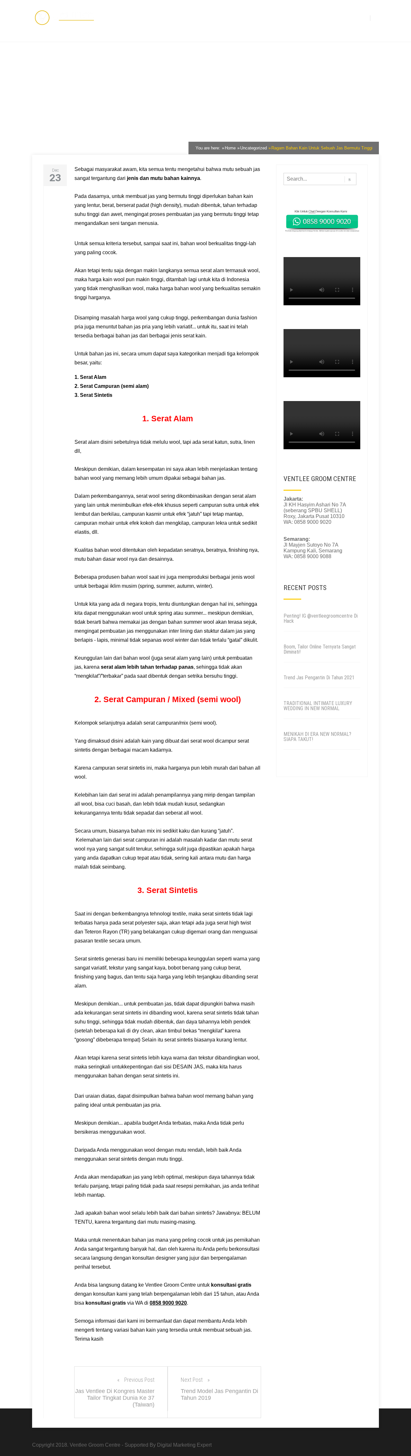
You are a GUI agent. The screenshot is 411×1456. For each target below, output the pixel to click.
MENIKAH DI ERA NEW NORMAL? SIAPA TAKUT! (317, 736)
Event (324, 16)
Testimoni (273, 16)
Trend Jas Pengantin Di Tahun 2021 (319, 677)
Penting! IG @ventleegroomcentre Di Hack (321, 618)
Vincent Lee (53, 127)
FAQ (338, 16)
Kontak (354, 16)
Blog (292, 16)
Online (308, 16)
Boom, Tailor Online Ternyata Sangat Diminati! (320, 649)
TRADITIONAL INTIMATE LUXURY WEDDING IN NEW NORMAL (318, 705)
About (235, 16)
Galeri (252, 16)
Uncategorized (93, 127)
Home (219, 16)
